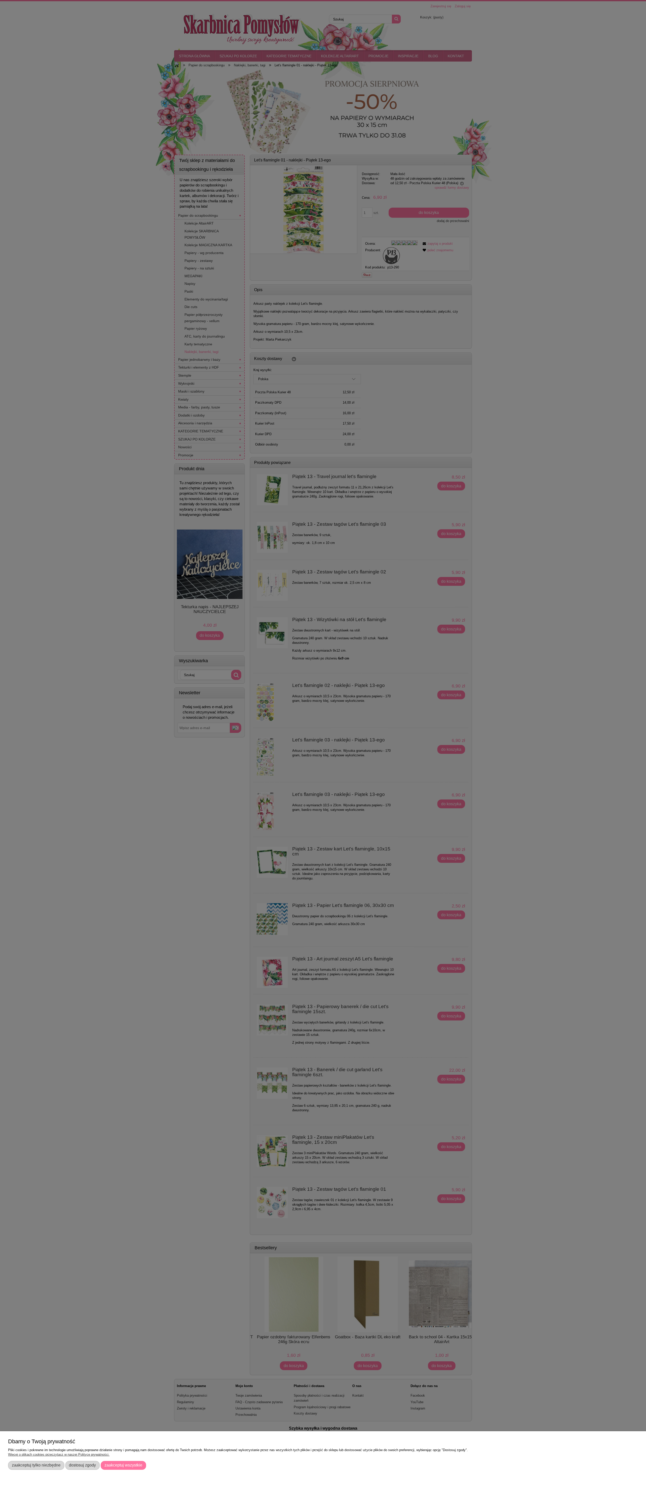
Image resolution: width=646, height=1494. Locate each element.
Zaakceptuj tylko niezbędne (36, 1465)
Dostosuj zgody (82, 1465)
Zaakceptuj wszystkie (123, 1465)
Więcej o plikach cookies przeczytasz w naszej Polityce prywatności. (59, 1454)
